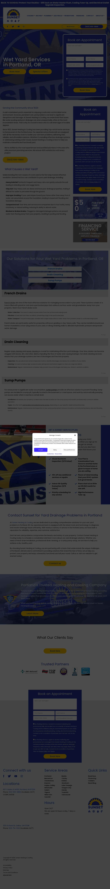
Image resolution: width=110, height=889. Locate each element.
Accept (40, 450)
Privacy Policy (58, 453)
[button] (75, 435)
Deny (55, 450)
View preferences (69, 450)
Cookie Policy (50, 453)
